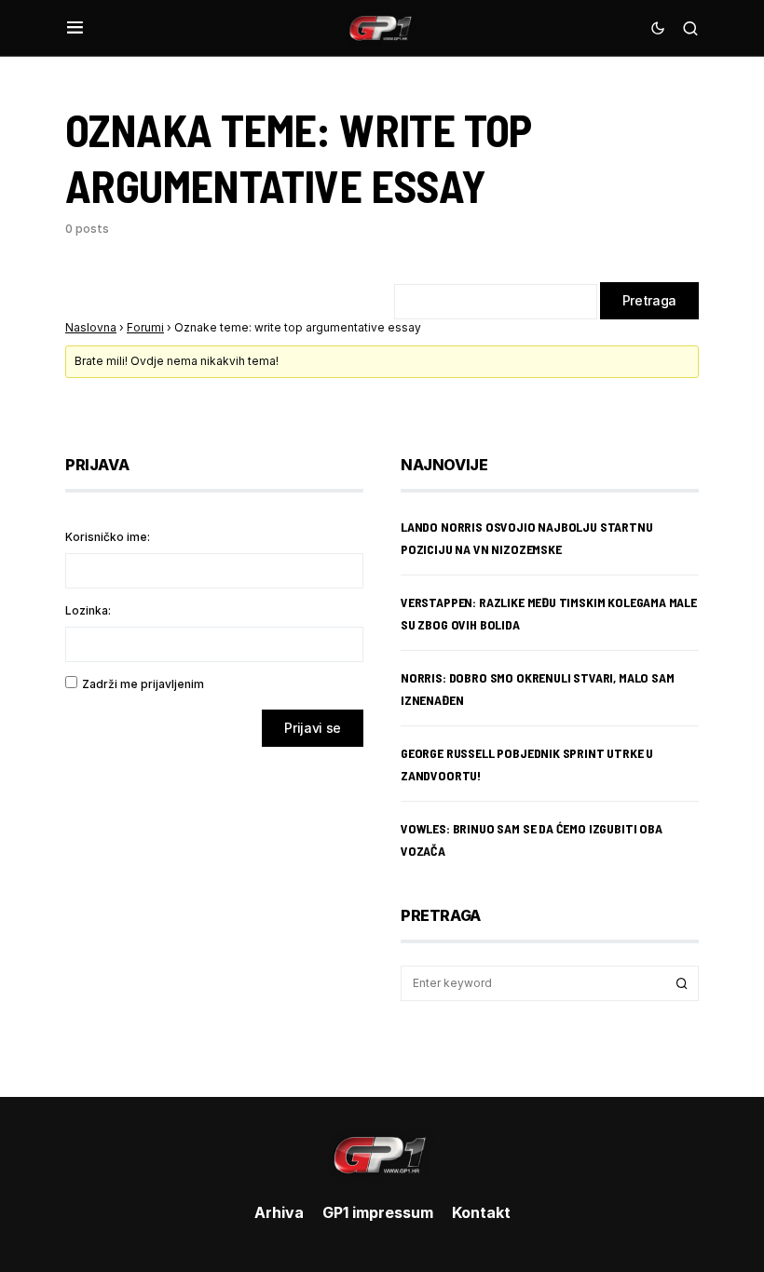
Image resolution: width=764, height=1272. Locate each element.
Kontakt (481, 1212)
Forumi (145, 327)
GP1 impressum (377, 1212)
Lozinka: (88, 610)
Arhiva (279, 1212)
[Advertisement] (214, 908)
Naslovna (90, 327)
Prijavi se (312, 728)
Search (682, 983)
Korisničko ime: (107, 537)
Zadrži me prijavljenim (143, 684)
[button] (75, 28)
